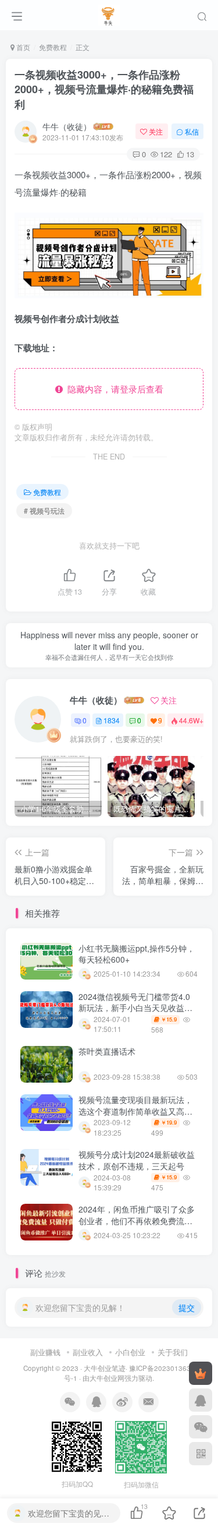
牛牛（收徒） (66, 126)
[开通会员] (200, 1373)
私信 (192, 131)
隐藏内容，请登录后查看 (113, 389)
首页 (22, 47)
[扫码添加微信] (200, 1426)
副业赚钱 (45, 1352)
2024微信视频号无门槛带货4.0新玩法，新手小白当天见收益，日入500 (135, 1008)
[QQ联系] (200, 1400)
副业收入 (88, 1352)
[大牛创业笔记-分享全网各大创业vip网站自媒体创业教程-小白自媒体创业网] (109, 13)
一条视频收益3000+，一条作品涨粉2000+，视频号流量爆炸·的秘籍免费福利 (104, 89)
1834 (111, 720)
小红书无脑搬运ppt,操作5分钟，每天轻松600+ (136, 954)
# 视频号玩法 (44, 510)
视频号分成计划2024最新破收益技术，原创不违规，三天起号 (136, 1160)
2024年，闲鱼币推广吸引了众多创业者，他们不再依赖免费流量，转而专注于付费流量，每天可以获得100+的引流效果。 (136, 1226)
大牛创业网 (107, 1378)
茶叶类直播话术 (106, 1051)
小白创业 (130, 1352)
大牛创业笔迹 (105, 1368)
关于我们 (173, 1352)
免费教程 (53, 47)
